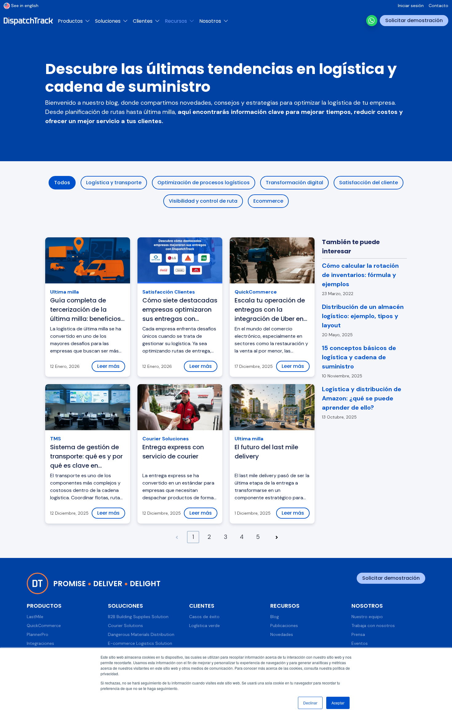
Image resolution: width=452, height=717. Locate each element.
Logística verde (204, 625)
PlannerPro (37, 634)
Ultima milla (64, 292)
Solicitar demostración (414, 20)
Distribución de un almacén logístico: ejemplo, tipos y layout (363, 316)
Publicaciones (284, 625)
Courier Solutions (125, 625)
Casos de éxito (204, 616)
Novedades (281, 634)
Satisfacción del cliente (368, 182)
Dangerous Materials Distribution (141, 634)
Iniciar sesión (411, 5)
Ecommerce (268, 201)
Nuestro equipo (367, 616)
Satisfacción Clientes (168, 292)
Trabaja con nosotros (373, 625)
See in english (24, 5)
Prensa (358, 634)
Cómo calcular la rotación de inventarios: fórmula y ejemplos (360, 275)
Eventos (359, 643)
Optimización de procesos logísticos (203, 182)
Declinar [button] (310, 702)
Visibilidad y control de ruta (203, 201)
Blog (274, 616)
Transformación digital (294, 182)
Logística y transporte (113, 182)
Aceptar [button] (337, 702)
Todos (62, 182)
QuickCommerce (256, 292)
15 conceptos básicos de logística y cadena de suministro (359, 357)
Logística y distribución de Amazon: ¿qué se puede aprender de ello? (361, 398)
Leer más (108, 366)
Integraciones (40, 643)
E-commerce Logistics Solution (140, 643)
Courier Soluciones (165, 438)
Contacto (438, 5)
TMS (55, 438)
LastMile (35, 616)
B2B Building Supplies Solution (138, 616)
